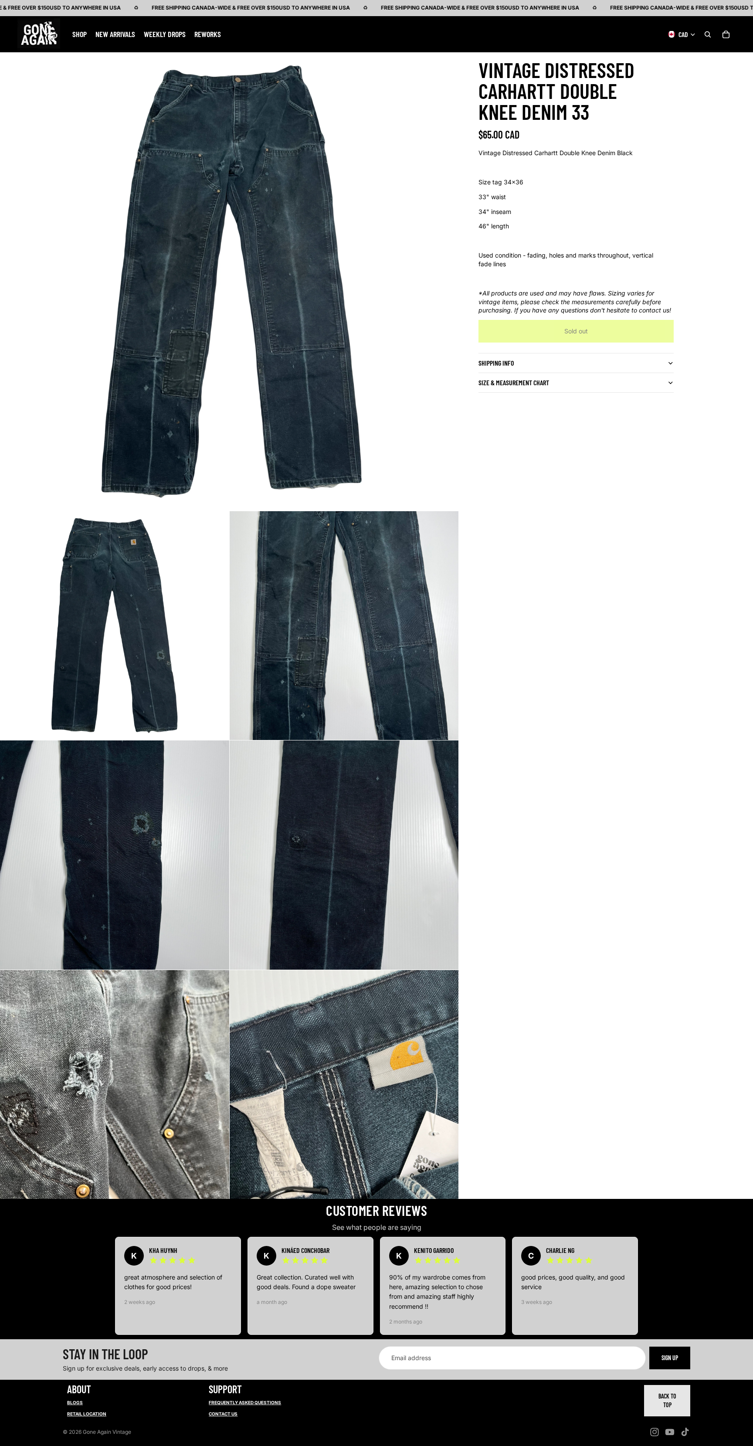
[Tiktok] (685, 1432)
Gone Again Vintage (107, 1432)
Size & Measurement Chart (513, 382)
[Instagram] (654, 1432)
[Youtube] (670, 1432)
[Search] (707, 34)
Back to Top (667, 1400)
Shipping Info (496, 363)
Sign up (669, 1357)
